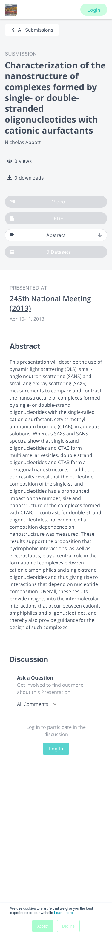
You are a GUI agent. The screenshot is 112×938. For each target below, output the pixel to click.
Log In (56, 749)
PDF (58, 218)
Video (58, 202)
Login (94, 10)
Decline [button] (68, 925)
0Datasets (58, 252)
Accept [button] (42, 925)
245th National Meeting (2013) (50, 303)
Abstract (56, 235)
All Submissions (35, 30)
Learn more (63, 912)
